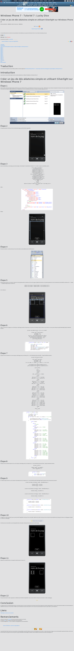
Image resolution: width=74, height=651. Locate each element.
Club (53, 0)
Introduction (2, 45)
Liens (1, 61)
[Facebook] (70, 41)
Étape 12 (1, 59)
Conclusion (2, 60)
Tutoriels (20, 0)
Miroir (7, 41)
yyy (8, 621)
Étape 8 (1, 55)
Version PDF (4, 41)
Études (45, 0)
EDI (35, 2)
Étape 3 (1, 49)
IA (19, 2)
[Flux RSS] (70, 5)
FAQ (24, 0)
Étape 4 (1, 50)
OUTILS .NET (51, 5)
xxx (5, 620)
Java (28, 2)
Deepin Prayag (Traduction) (36, 28)
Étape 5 (1, 51)
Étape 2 (1, 48)
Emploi (41, 0)
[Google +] (71, 41)
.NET (24, 4)
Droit (49, 0)
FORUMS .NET (19, 5)
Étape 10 (1, 57)
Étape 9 (1, 56)
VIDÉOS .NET (35, 5)
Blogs (27, 0)
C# (47, 4)
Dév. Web (32, 2)
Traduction (2, 44)
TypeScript (44, 4)
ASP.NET (39, 4)
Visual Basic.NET (51, 4)
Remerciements (3, 62)
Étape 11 (1, 58)
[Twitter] (69, 41)
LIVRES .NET (46, 5)
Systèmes (54, 2)
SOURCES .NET (40, 5)
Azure (56, 4)
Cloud (17, 2)
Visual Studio (31, 4)
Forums (15, 0)
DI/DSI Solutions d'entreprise (10, 2)
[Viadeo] (68, 41)
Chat (31, 0)
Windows (35, 4)
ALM (22, 2)
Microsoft (25, 2)
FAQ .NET (24, 5)
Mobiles (50, 2)
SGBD (44, 2)
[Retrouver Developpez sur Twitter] (71, 5)
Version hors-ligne (12, 41)
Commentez (11, 39)
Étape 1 (1, 47)
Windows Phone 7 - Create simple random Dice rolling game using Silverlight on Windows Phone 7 (45, 68)
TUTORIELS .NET (29, 5)
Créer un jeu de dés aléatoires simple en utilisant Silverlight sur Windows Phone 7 (14, 46)
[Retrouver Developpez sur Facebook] (72, 5)
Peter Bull (37, 26)
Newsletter (36, 0)
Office (47, 2)
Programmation (39, 2)
